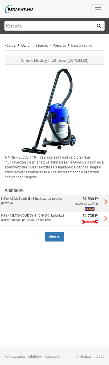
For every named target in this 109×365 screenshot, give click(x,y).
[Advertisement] (54, 293)
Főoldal (11, 45)
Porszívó (59, 45)
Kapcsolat (52, 356)
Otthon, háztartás (34, 45)
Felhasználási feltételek (23, 356)
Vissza (54, 236)
